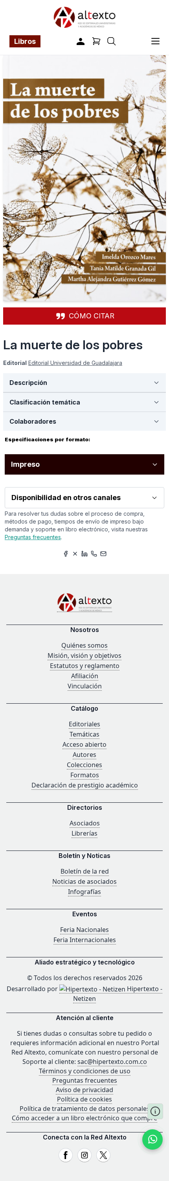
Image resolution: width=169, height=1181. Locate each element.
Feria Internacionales (84, 939)
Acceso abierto (84, 744)
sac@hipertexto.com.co (112, 1061)
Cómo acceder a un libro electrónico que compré (84, 1118)
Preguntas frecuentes (33, 537)
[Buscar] (111, 41)
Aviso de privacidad (84, 1089)
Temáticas (84, 734)
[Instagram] (84, 1155)
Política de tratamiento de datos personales (85, 1108)
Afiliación (84, 676)
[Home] (84, 602)
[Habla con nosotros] (152, 1139)
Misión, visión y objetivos (84, 655)
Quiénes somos (84, 645)
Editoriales (84, 724)
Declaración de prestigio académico (84, 785)
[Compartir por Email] (103, 554)
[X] (103, 1155)
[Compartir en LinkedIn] (84, 554)
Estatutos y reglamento (84, 665)
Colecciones (84, 764)
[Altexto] (84, 17)
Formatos (84, 775)
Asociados (85, 823)
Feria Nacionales (84, 929)
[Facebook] (66, 1155)
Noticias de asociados (84, 881)
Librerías (84, 833)
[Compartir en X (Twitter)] (75, 554)
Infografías (84, 891)
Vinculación (85, 686)
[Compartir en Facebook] (65, 554)
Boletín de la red (85, 871)
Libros (25, 41)
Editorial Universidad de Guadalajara (75, 362)
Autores (84, 754)
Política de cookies (84, 1099)
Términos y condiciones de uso (84, 1071)
